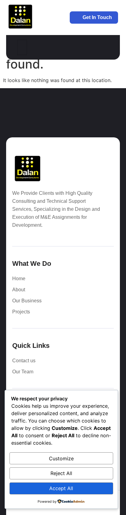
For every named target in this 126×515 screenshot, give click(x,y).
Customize (61, 458)
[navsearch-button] (104, 47)
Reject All (61, 473)
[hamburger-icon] (22, 47)
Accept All (61, 488)
